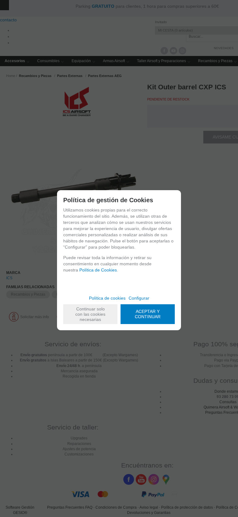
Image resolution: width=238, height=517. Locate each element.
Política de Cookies (98, 269)
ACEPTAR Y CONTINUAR (148, 314)
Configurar (139, 298)
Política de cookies (107, 298)
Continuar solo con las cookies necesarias (90, 314)
